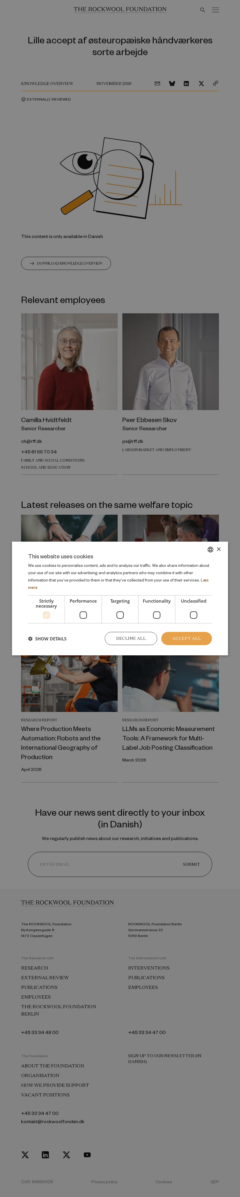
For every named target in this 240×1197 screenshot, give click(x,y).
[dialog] (120, 598)
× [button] (218, 549)
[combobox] (210, 549)
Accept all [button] (186, 638)
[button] (47, 638)
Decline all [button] (131, 638)
